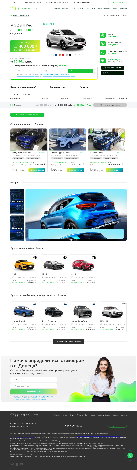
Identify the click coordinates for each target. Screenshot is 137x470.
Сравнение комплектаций (23, 87)
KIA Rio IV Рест (96, 153)
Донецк (13, 2)
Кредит (72, 9)
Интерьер (17, 228)
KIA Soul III (104, 321)
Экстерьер (17, 201)
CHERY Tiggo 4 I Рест (60, 153)
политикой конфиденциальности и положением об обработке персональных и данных (33, 396)
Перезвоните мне (33, 391)
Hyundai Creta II (18, 321)
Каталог (65, 9)
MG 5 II (14, 274)
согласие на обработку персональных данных (22, 437)
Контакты (123, 9)
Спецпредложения (103, 9)
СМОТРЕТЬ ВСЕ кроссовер (68, 341)
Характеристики (58, 87)
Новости (115, 9)
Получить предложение (80, 71)
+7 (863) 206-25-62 (82, 2)
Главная (57, 9)
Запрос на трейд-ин (114, 73)
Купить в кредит (37, 170)
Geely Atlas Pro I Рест (21, 153)
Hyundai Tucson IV (49, 321)
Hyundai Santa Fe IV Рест (81, 321)
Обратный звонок (117, 2)
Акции (93, 9)
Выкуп (87, 9)
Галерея (84, 87)
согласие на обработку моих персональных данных (59, 76)
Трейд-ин (80, 9)
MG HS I (74, 274)
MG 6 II (44, 274)
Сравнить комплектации (27, 115)
